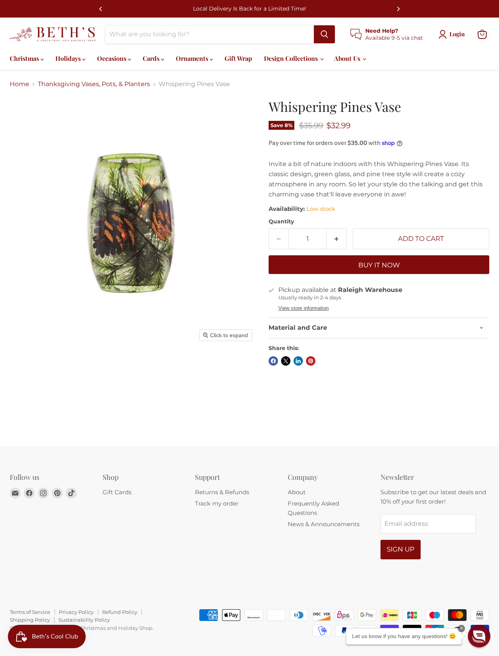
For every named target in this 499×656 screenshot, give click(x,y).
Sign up (400, 549)
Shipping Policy (30, 620)
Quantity (281, 221)
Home (19, 84)
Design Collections (291, 58)
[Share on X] (285, 361)
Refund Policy (119, 612)
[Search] (324, 34)
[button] (479, 636)
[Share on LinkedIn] (298, 361)
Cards (152, 58)
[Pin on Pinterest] (310, 361)
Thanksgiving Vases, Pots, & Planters (94, 84)
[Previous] (101, 9)
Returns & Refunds (222, 492)
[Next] (398, 9)
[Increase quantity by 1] (337, 238)
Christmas (25, 58)
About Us (348, 58)
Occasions (112, 58)
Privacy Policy (76, 612)
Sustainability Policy (84, 620)
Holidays (68, 58)
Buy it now (379, 265)
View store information (303, 308)
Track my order (217, 503)
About (297, 492)
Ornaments (193, 58)
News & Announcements (323, 524)
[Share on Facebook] (273, 361)
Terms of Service (30, 612)
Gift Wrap (238, 58)
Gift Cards (117, 492)
